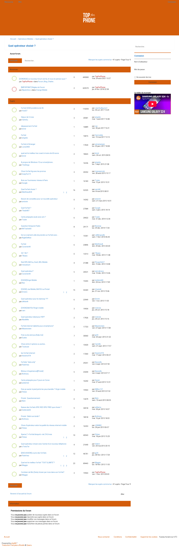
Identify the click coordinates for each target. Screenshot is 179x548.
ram (23, 311)
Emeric (24, 292)
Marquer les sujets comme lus (100, 60)
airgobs (98, 117)
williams (98, 407)
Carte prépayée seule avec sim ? (33, 217)
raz (96, 126)
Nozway (98, 226)
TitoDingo (25, 165)
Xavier (97, 380)
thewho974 (26, 356)
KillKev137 (99, 389)
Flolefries (25, 365)
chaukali (98, 289)
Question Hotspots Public (30, 226)
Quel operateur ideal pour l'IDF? (33, 317)
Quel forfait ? (26, 208)
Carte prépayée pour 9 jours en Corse (35, 380)
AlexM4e (25, 320)
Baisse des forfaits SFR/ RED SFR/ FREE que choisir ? (41, 407)
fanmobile (99, 135)
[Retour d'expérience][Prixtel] (32, 371)
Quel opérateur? (27, 271)
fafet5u (25, 120)
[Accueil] (89, 17)
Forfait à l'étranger (28, 144)
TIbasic (25, 256)
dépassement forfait (29, 126)
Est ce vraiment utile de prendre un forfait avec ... (40, 235)
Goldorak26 (26, 410)
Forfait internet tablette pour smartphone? (37, 326)
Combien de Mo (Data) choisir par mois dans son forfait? (42, 472)
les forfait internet (28, 353)
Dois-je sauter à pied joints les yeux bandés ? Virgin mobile (43, 389)
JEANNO (98, 425)
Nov (23, 283)
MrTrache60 (26, 229)
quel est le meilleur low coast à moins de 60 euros (40, 153)
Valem (97, 444)
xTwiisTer (25, 447)
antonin (25, 202)
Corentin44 (26, 247)
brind (24, 129)
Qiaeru (29, 545)
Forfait (23, 135)
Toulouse (25, 347)
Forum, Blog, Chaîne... (46, 82)
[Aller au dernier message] (106, 76)
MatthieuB (99, 244)
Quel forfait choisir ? (29, 189)
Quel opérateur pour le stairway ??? (34, 299)
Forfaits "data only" (28, 362)
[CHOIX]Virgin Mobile (29, 280)
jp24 (96, 335)
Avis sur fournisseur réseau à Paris (34, 180)
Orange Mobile (41, 90)
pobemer (25, 383)
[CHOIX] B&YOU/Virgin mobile (32, 308)
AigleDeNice (26, 238)
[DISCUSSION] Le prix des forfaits (33, 453)
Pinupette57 (99, 262)
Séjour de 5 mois (27, 117)
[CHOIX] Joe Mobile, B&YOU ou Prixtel (35, 289)
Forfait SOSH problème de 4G (32, 108)
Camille (98, 344)
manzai (98, 308)
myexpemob (100, 171)
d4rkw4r (25, 302)
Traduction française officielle (13, 545)
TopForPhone (27, 82)
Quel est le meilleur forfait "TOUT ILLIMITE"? (38, 463)
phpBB (13, 543)
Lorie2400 (26, 147)
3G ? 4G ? (24, 253)
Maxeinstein (26, 329)
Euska (24, 338)
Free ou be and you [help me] (32, 335)
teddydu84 (99, 280)
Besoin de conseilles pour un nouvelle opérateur (39, 199)
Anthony (25, 374)
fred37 (24, 111)
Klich (24, 401)
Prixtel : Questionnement (30, 398)
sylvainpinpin (100, 144)
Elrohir (97, 299)
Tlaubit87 (25, 211)
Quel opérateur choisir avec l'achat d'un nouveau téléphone (43, 444)
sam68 (97, 189)
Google (24, 183)
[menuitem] (18, 2)
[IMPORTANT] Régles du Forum (33, 87)
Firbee (24, 392)
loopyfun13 (26, 174)
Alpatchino (26, 90)
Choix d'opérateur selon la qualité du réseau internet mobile (44, 425)
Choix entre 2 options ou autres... (33, 344)
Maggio (25, 465)
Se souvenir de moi (144, 77)
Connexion (139, 56)
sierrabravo (99, 271)
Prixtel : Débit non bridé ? (30, 416)
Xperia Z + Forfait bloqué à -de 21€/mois (36, 434)
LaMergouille (100, 235)
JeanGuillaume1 (101, 108)
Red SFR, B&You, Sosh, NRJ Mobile (34, 262)
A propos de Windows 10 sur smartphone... (37, 162)
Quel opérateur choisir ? (22, 45)
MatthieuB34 (27, 192)
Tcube (97, 180)
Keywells (98, 362)
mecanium (26, 265)
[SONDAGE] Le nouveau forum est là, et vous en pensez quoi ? (42, 79)
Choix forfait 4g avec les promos (33, 171)
